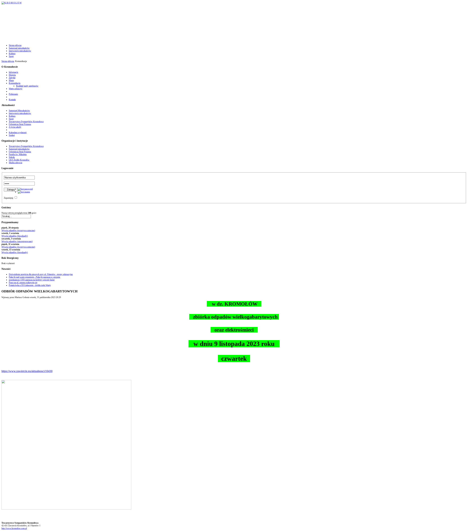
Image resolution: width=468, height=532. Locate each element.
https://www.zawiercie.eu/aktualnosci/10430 (26, 371)
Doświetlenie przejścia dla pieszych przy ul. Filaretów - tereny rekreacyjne (41, 274)
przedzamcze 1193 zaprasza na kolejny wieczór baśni (31, 280)
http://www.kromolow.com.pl (14, 528)
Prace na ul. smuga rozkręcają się (23, 282)
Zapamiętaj (8, 198)
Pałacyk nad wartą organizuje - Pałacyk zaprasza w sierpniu (34, 277)
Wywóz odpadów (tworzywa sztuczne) (18, 230)
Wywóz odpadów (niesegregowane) (17, 241)
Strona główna (7, 61)
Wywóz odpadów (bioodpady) (14, 236)
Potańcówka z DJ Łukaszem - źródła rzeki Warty (30, 285)
